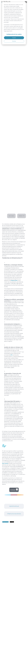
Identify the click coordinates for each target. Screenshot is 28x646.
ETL (12, 355)
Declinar (14, 41)
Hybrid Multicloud (14, 506)
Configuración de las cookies (14, 34)
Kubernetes (14, 280)
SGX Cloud (5, 463)
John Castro (11, 215)
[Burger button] (26, 2)
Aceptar (14, 37)
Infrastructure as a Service (14, 513)
